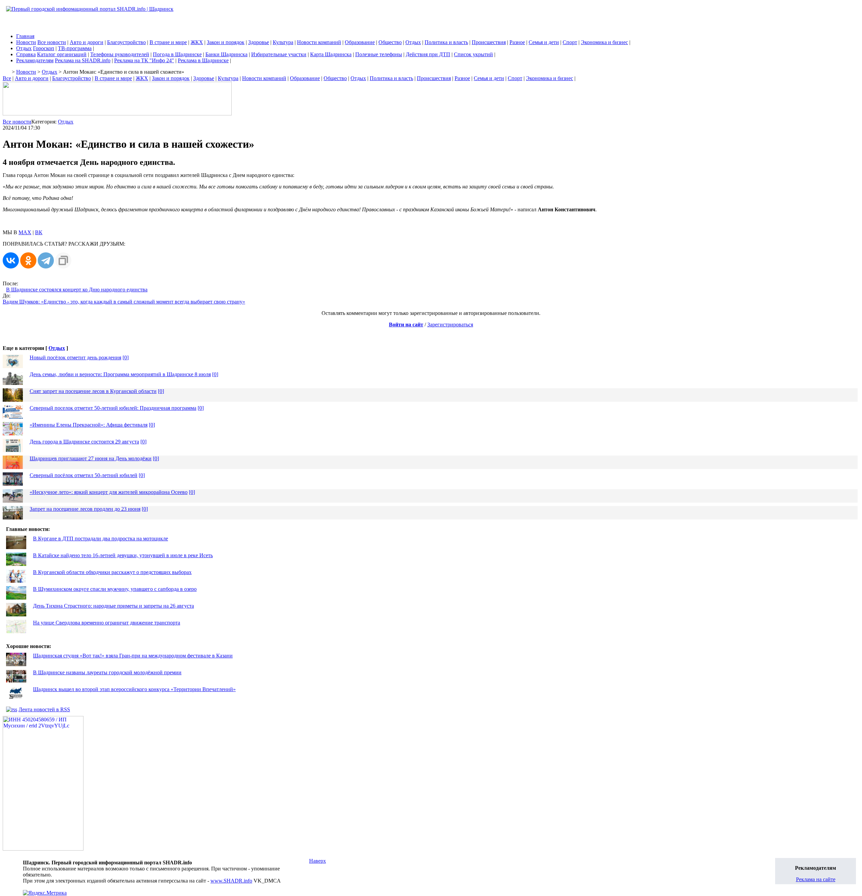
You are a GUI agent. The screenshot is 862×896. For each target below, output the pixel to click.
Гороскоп (43, 48)
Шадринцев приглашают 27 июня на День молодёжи (91, 458)
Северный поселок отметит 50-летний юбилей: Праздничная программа (113, 408)
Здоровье (258, 42)
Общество (390, 42)
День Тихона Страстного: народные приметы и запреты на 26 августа (113, 606)
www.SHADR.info (231, 881)
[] (126, 357)
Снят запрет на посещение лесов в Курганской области (93, 391)
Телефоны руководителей (119, 54)
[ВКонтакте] (11, 260)
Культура (283, 42)
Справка (26, 54)
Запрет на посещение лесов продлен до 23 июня (85, 509)
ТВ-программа (75, 48)
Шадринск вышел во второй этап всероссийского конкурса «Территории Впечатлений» (134, 689)
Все (7, 78)
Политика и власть (446, 42)
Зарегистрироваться (450, 324)
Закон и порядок (225, 42)
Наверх (317, 861)
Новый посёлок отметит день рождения (75, 357)
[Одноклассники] (28, 260)
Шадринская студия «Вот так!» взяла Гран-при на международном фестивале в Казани (133, 655)
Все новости (51, 42)
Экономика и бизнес (604, 42)
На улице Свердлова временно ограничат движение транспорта (106, 622)
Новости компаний (319, 42)
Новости (26, 42)
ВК (38, 232)
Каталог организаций (62, 54)
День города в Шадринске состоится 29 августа (84, 441)
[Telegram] (46, 260)
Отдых (413, 42)
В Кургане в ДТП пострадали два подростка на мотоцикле (100, 538)
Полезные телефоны (378, 54)
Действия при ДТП (428, 54)
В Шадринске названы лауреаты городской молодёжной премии (107, 672)
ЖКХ (197, 42)
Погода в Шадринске (177, 54)
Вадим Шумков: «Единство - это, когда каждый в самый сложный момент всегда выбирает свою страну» (124, 301)
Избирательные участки (278, 54)
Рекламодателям (35, 60)
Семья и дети (544, 42)
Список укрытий (473, 54)
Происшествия (489, 42)
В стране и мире (168, 42)
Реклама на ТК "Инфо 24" (144, 60)
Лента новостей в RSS (44, 709)
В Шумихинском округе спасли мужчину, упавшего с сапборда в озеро (115, 589)
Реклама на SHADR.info (82, 60)
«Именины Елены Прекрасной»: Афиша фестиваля (88, 425)
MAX (25, 232)
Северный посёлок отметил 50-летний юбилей (83, 475)
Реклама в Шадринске (203, 60)
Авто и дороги (86, 42)
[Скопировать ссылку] (63, 260)
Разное (517, 42)
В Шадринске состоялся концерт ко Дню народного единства (76, 289)
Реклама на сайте (815, 879)
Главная (25, 36)
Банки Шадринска (226, 54)
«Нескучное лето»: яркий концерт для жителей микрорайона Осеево (109, 492)
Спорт (570, 42)
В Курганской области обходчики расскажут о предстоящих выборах (112, 572)
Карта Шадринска (331, 54)
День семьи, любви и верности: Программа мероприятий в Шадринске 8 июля (120, 374)
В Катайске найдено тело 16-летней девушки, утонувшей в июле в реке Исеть (123, 555)
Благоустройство (126, 42)
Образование (360, 42)
